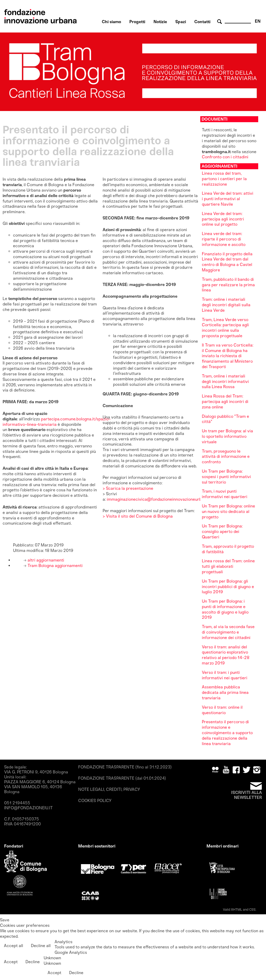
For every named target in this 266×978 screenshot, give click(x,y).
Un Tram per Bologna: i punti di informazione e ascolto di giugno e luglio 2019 (225, 609)
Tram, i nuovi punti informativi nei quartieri (224, 494)
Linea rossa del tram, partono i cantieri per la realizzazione (224, 179)
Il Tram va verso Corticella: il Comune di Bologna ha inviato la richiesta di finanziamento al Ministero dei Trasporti (227, 356)
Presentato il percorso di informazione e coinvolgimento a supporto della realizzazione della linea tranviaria (227, 732)
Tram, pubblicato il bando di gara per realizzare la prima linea (228, 285)
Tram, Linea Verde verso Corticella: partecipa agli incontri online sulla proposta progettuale (225, 327)
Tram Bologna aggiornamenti (54, 565)
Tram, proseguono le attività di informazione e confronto (226, 457)
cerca (220, 22)
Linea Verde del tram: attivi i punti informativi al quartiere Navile (227, 199)
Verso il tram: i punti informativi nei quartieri (224, 675)
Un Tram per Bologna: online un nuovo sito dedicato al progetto (228, 511)
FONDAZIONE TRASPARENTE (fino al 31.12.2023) (125, 767)
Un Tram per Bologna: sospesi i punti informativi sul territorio (226, 477)
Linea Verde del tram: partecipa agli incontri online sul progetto (223, 219)
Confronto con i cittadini (225, 156)
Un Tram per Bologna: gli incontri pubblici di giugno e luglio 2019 (228, 587)
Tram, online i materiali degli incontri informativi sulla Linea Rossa (225, 381)
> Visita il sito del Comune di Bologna (138, 516)
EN (258, 21)
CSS (252, 909)
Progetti (137, 21)
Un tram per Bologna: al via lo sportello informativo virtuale (227, 436)
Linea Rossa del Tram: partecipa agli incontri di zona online (225, 401)
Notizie (160, 21)
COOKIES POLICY (94, 800)
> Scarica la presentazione (128, 488)
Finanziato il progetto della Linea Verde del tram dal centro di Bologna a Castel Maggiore (227, 261)
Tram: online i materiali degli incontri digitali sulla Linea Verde (226, 305)
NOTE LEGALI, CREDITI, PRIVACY (109, 789)
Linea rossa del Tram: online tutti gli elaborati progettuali (228, 566)
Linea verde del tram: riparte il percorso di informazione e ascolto (223, 239)
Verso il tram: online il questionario (222, 710)
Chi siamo (111, 21)
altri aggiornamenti (45, 560)
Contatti (202, 21)
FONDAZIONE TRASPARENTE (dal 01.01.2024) (122, 778)
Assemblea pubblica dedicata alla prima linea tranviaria (225, 692)
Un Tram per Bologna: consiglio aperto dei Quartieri (222, 531)
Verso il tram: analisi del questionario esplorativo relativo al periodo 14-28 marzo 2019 (225, 655)
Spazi (180, 21)
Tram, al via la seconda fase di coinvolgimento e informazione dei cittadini (228, 632)
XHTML (236, 909)
